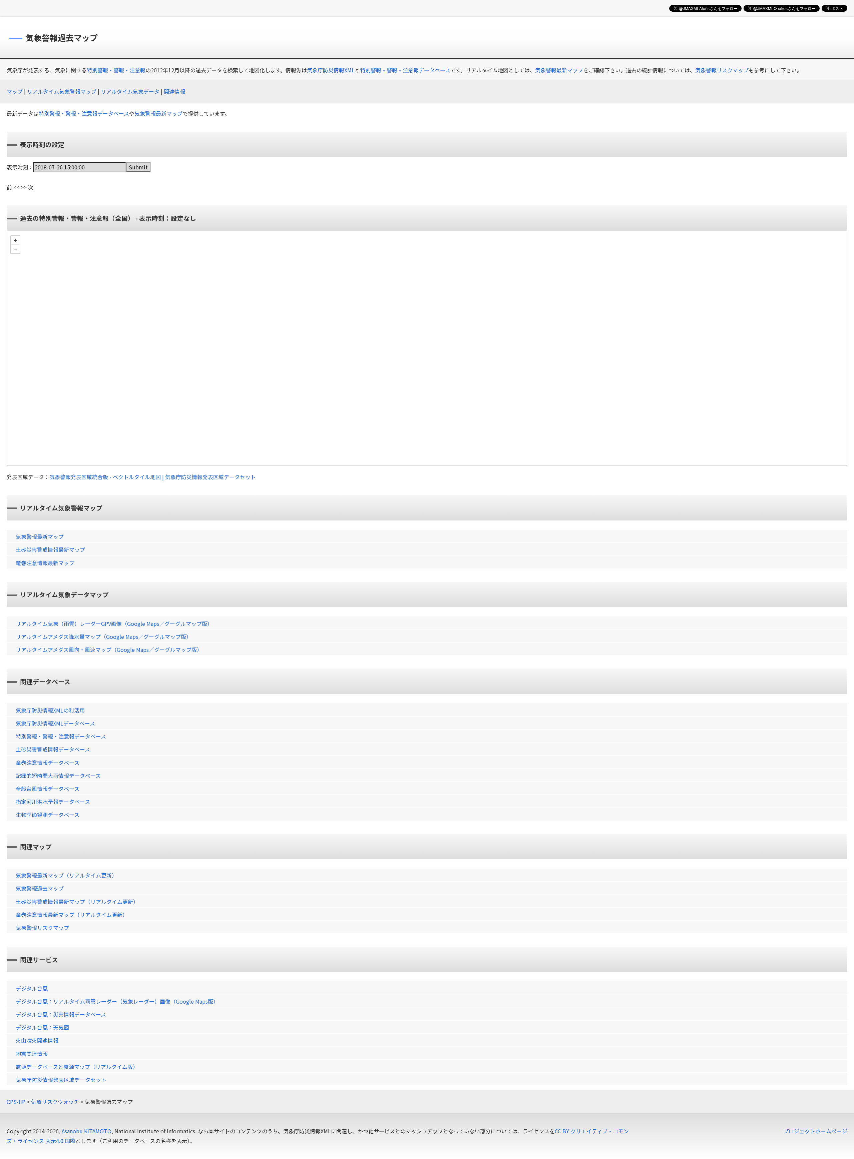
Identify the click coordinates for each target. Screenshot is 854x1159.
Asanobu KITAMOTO (86, 1131)
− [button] (15, 249)
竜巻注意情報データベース (47, 763)
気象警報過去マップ (40, 888)
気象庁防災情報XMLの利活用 (50, 710)
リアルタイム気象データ (130, 91)
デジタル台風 (32, 988)
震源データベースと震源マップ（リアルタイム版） (77, 1067)
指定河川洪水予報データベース (53, 802)
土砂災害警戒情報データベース (53, 749)
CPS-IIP (16, 1102)
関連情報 (174, 91)
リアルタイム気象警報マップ (61, 91)
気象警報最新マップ (559, 70)
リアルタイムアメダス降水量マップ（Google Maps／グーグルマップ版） (103, 637)
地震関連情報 (32, 1054)
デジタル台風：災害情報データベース (61, 1014)
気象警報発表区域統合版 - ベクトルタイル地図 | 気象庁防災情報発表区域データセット (152, 477)
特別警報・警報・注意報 (116, 70)
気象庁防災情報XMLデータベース (55, 723)
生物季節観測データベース (47, 815)
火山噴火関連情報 (37, 1040)
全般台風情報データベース (47, 789)
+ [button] (15, 240)
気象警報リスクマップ (722, 70)
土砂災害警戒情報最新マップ (50, 549)
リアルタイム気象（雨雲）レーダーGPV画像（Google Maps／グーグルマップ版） (114, 624)
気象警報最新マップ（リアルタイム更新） (66, 875)
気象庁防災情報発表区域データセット (61, 1080)
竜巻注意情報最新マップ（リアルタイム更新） (72, 915)
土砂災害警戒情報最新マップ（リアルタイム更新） (77, 902)
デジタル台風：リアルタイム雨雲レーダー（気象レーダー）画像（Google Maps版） (117, 1001)
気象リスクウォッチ (55, 1102)
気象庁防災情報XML (331, 70)
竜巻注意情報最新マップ (45, 563)
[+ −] (427, 349)
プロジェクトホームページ (815, 1131)
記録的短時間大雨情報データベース (58, 776)
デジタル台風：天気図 (42, 1027)
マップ (15, 91)
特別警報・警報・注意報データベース (405, 70)
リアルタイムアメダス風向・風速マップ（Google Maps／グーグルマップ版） (109, 650)
